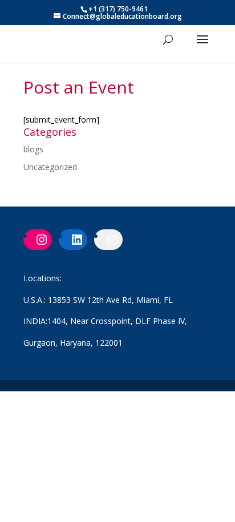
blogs (33, 149)
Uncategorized (50, 166)
